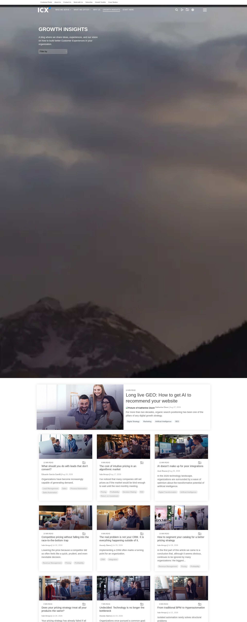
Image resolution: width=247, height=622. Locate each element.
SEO (177, 421)
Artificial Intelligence (163, 421)
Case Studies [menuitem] (113, 2)
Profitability (114, 492)
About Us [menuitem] (57, 2)
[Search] (176, 10)
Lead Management (50, 488)
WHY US (96, 10)
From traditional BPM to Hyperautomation (181, 607)
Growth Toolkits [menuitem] (100, 2)
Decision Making (129, 492)
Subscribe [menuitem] (88, 2)
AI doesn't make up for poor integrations (180, 466)
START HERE (128, 10)
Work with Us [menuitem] (78, 2)
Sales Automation (50, 492)
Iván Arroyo (104, 474)
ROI (141, 492)
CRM (103, 559)
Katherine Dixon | (162, 407)
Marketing (147, 421)
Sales (64, 488)
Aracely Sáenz (105, 545)
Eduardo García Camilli (51, 474)
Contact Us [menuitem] (67, 2)
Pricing (103, 492)
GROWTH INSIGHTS (111, 10)
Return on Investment (109, 496)
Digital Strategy (133, 421)
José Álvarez (162, 471)
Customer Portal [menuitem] (46, 2)
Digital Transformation (168, 492)
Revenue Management (52, 563)
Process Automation (78, 488)
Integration (113, 559)
